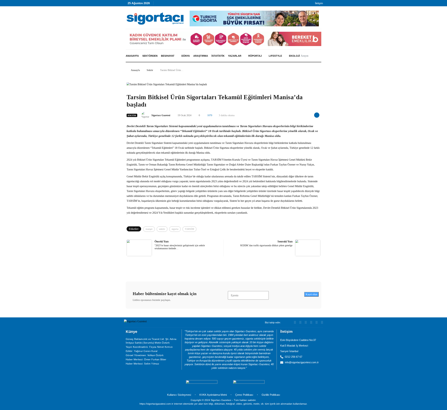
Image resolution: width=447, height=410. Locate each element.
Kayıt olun (311, 294)
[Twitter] (322, 322)
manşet (149, 229)
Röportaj (255, 55)
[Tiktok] (188, 4)
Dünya (185, 55)
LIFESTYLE (275, 55)
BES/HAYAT (167, 55)
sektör (162, 229)
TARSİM (189, 229)
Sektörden (149, 55)
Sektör (150, 70)
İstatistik (218, 55)
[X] (196, 4)
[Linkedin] (173, 4)
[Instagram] (181, 4)
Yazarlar (234, 55)
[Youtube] (166, 4)
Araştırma (200, 55)
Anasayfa (132, 55)
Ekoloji (294, 55)
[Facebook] (203, 4)
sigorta (175, 229)
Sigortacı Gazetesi (160, 115)
